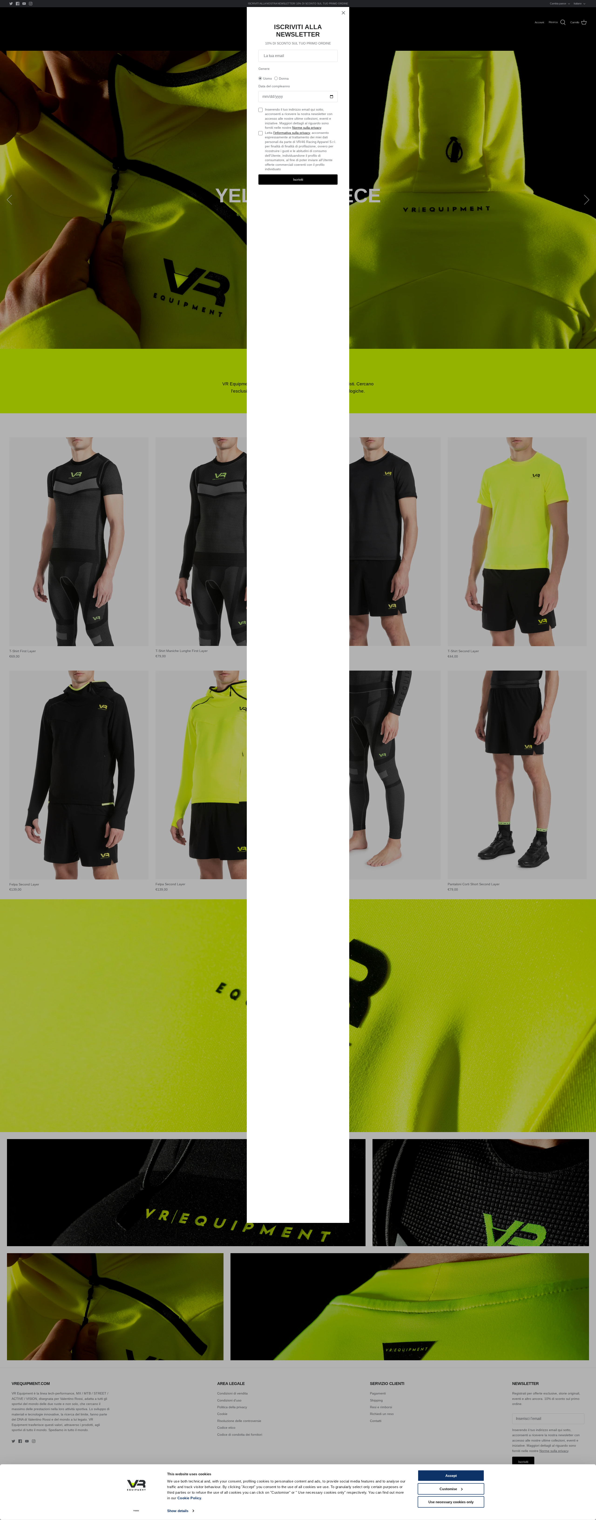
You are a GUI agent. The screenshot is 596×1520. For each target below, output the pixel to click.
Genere (264, 69)
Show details (177, 1511)
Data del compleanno (274, 86)
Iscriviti (298, 179)
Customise (448, 1489)
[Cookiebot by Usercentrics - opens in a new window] (136, 1510)
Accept (451, 1476)
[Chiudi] (343, 13)
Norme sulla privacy (306, 127)
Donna (284, 78)
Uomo (267, 78)
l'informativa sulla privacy (291, 133)
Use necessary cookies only (451, 1502)
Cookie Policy (189, 1498)
